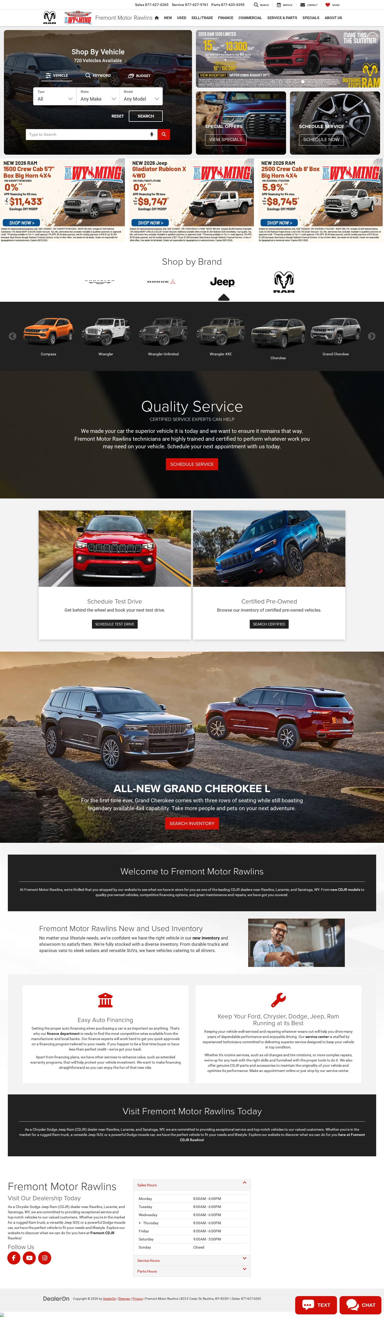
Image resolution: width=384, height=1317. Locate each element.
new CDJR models (345, 889)
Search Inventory (192, 823)
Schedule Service (192, 464)
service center (317, 1037)
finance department (63, 1033)
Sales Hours (147, 1185)
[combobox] (98, 134)
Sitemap (124, 1299)
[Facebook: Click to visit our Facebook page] (14, 1258)
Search (146, 116)
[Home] (156, 17)
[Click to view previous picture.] (210, 58)
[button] (273, 81)
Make (85, 92)
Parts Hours (147, 1271)
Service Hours (148, 1260)
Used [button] (181, 18)
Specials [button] (310, 18)
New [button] (168, 18)
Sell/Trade (202, 18)
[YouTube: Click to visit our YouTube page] (29, 1258)
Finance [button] (225, 18)
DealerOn (109, 1299)
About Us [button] (333, 18)
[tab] (57, 75)
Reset (118, 116)
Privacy (137, 1299)
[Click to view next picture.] (366, 58)
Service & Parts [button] (282, 18)
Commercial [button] (250, 18)
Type (41, 92)
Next (371, 336)
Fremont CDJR (102, 1233)
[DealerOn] (56, 1298)
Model (128, 92)
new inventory (206, 938)
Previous (12, 336)
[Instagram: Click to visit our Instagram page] (44, 1258)
